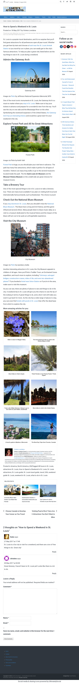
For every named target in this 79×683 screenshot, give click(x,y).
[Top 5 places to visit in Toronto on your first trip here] (48, 491)
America (12, 17)
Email (6, 623)
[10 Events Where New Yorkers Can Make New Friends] (12, 490)
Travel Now (8, 665)
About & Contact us (62, 17)
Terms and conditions (11, 662)
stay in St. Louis (29, 103)
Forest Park (7, 165)
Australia (24, 17)
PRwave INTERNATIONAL (37, 453)
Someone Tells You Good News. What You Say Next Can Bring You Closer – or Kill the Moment (68, 65)
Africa (5, 17)
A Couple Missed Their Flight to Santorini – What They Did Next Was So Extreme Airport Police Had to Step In (69, 108)
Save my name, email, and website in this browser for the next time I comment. (28, 632)
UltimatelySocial (55, 681)
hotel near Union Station (30, 281)
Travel (43, 17)
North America (15, 21)
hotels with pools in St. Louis (27, 301)
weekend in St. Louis (22, 475)
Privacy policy (9, 659)
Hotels (53, 17)
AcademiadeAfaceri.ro (19, 458)
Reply (54, 552)
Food (49, 17)
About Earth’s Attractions (12, 657)
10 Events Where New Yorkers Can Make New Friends (10, 499)
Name (6, 618)
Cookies (7, 654)
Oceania (37, 17)
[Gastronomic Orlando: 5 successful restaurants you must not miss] (30, 490)
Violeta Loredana (29, 30)
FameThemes (72, 676)
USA (21, 21)
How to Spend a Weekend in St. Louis (33, 469)
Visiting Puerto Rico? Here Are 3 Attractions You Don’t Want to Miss (43, 514)
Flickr (13, 96)
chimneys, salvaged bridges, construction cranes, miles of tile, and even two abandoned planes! (28, 278)
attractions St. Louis (10, 469)
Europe (30, 17)
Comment (7, 587)
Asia (18, 17)
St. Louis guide (17, 472)
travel (42, 472)
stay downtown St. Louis (17, 204)
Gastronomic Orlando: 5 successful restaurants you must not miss (29, 499)
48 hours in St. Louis (45, 466)
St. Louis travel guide (31, 472)
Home (4, 21)
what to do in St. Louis (39, 475)
